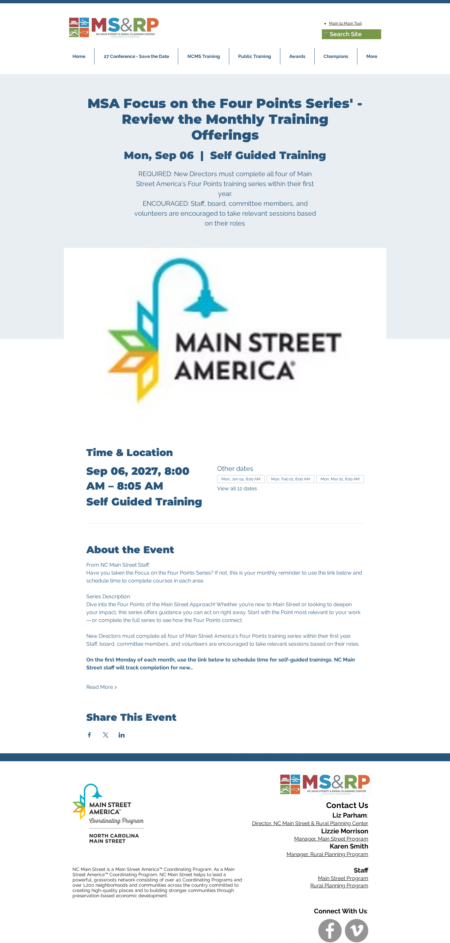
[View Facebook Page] (330, 930)
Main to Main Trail (345, 23)
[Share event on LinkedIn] (122, 735)
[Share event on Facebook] (89, 735)
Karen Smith (349, 846)
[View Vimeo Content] (356, 930)
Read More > (101, 687)
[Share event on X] (105, 735)
